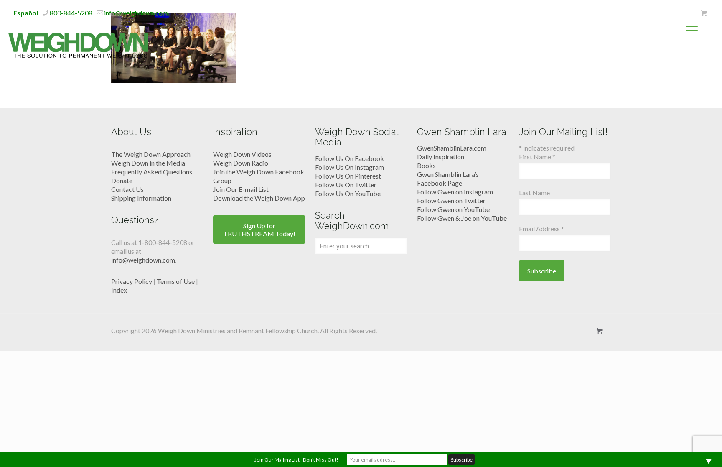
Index (119, 290)
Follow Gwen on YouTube (453, 209)
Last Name (534, 192)
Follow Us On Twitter (345, 185)
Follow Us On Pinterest (348, 176)
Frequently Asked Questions (151, 172)
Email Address (541, 228)
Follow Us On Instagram (349, 167)
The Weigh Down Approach (151, 154)
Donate (121, 180)
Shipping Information (141, 198)
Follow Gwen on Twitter (451, 200)
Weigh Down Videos (242, 154)
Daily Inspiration (440, 157)
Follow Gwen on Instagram (455, 192)
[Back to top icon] (682, 450)
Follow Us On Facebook (349, 158)
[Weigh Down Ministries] (78, 44)
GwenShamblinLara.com (451, 148)
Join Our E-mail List (241, 189)
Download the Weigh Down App (259, 198)
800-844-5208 (71, 13)
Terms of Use (176, 281)
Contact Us (127, 189)
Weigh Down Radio (240, 163)
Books (426, 165)
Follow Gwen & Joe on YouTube (462, 218)
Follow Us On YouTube (348, 193)
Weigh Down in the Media (148, 163)
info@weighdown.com (136, 13)
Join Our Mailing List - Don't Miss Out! (296, 460)
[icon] (704, 13)
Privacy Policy (131, 281)
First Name (537, 157)
